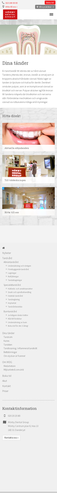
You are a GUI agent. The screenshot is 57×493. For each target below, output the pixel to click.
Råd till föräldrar (15, 318)
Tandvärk (8, 337)
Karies (6, 340)
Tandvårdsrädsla (15, 306)
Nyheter (6, 253)
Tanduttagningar (15, 280)
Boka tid (50, 2)
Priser (5, 391)
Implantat (12, 303)
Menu (51, 14)
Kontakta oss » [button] (11, 437)
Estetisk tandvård (15, 295)
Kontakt (6, 386)
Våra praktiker (45, 6)
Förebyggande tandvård (18, 269)
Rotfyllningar (13, 276)
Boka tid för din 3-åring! (18, 325)
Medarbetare (9, 366)
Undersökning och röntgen (19, 265)
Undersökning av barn (17, 322)
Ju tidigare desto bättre (18, 315)
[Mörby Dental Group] (10, 14)
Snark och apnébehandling (19, 292)
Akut (4, 381)
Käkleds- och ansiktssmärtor (20, 288)
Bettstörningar (10, 352)
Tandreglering (14, 299)
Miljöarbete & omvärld (14, 369)
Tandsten (8, 344)
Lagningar (12, 273)
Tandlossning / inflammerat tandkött (20, 348)
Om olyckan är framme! (14, 355)
